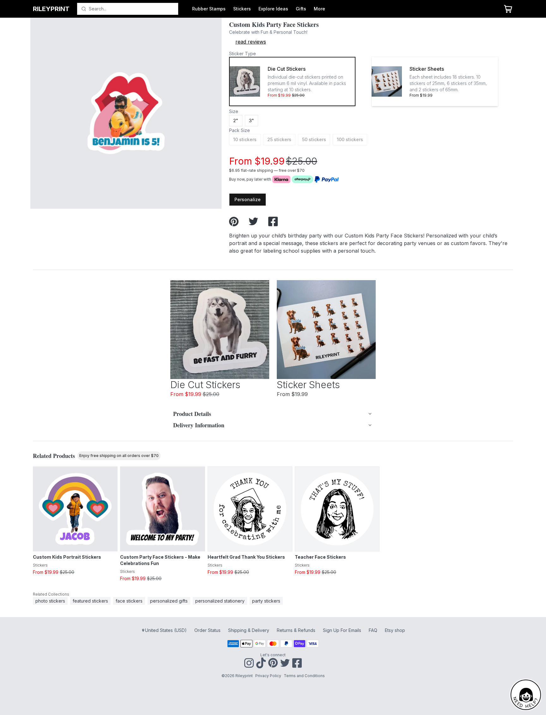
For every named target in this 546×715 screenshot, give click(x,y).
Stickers (242, 8)
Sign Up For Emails (342, 630)
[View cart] (508, 9)
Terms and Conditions (304, 675)
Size (233, 111)
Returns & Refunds (296, 630)
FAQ (373, 630)
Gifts (301, 8)
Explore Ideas (273, 8)
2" (235, 120)
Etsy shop (395, 630)
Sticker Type (242, 53)
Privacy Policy (268, 675)
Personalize (247, 199)
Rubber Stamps (209, 8)
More (319, 8)
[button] (292, 81)
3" (251, 120)
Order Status (207, 630)
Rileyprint (51, 9)
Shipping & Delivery (248, 630)
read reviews (250, 42)
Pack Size (239, 130)
